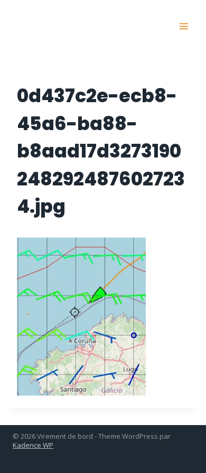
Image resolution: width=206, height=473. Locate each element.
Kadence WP (33, 445)
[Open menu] (183, 26)
